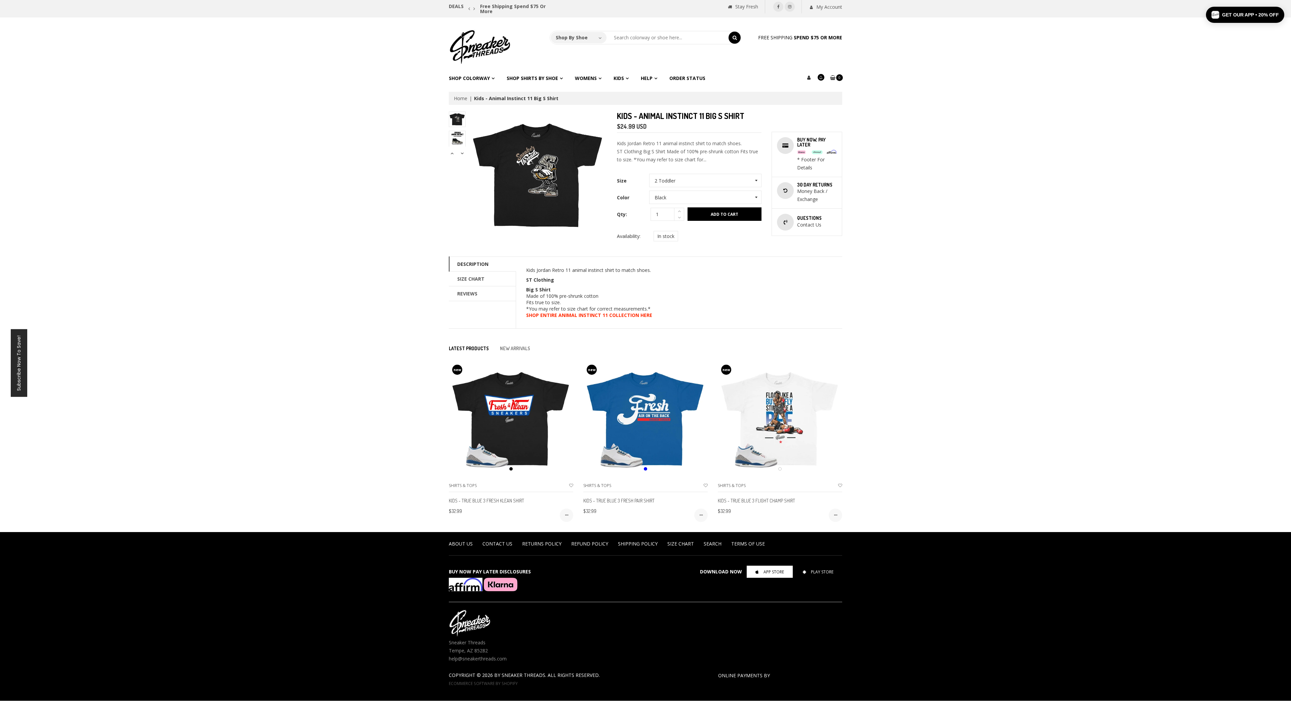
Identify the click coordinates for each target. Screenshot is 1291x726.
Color (623, 197)
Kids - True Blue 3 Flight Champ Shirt (756, 500)
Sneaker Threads (523, 675)
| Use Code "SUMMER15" (521, 6)
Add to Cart (724, 214)
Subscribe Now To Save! (18, 363)
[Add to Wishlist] (571, 485)
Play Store (822, 572)
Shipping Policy (638, 543)
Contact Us (497, 543)
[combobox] (667, 37)
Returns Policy (541, 543)
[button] (1245, 15)
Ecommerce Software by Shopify (483, 683)
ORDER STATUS (687, 78)
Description (472, 264)
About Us (461, 543)
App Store (774, 572)
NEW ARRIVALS (515, 348)
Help (647, 78)
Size (622, 180)
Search (712, 543)
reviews (467, 293)
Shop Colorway (469, 78)
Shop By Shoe (572, 37)
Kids (619, 78)
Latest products (469, 348)
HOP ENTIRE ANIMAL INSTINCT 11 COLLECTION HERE (590, 315)
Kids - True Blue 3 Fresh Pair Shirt (619, 500)
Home (460, 98)
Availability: (628, 236)
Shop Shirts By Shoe (532, 78)
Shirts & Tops (463, 485)
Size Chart (470, 279)
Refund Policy (589, 543)
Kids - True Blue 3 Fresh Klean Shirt (486, 500)
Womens (586, 78)
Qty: (622, 214)
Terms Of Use (748, 543)
